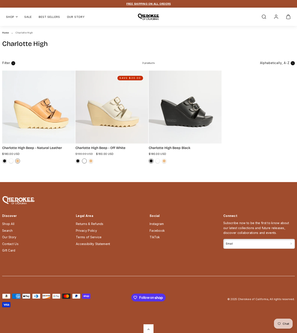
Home (5, 32)
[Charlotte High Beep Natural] (17, 161)
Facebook (157, 230)
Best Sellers (49, 17)
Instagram (157, 224)
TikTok (155, 237)
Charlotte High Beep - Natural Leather (32, 148)
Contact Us (10, 244)
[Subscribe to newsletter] (291, 244)
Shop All (8, 224)
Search (7, 230)
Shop (10, 17)
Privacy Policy (86, 230)
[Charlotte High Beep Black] (4, 161)
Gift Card (8, 250)
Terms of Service (89, 237)
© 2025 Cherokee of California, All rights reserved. (261, 299)
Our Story (76, 17)
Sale (28, 17)
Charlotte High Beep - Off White (100, 148)
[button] (264, 17)
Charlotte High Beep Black (169, 148)
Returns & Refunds (89, 224)
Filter (6, 63)
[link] (276, 17)
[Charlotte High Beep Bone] (11, 161)
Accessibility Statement (93, 244)
